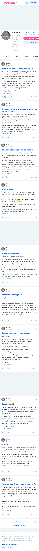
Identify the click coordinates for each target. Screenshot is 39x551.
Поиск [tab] (16, 56)
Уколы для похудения (11, 295)
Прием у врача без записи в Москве (18, 150)
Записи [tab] (7, 56)
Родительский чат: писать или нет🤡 (19, 484)
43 (26, 522)
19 (8, 177)
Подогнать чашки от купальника (17, 68)
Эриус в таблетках (10, 253)
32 (8, 320)
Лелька (8, 63)
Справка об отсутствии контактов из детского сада (19, 110)
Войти (33, 3)
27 (8, 514)
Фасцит (5, 444)
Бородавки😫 (7, 404)
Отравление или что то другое (15, 333)
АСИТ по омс (7, 189)
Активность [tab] (26, 56)
